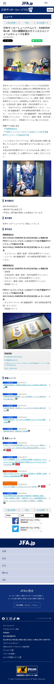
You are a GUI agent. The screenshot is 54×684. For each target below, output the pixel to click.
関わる (5, 572)
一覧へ (27, 22)
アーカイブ (7, 650)
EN (46, 3)
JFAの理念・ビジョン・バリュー (27, 605)
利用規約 (6, 632)
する (4, 565)
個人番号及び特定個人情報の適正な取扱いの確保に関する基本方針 (26, 639)
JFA (4, 579)
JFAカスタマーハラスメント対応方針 (16, 646)
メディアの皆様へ (9, 653)
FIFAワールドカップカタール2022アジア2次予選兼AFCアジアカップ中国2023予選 (25, 133)
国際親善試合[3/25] (11, 360)
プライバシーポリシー (11, 643)
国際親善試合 (11, 128)
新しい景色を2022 (11, 368)
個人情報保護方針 (9, 636)
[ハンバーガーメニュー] (4, 3)
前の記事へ (12, 22)
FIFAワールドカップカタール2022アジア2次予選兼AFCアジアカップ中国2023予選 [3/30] (27, 364)
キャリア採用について (11, 657)
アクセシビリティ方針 (11, 629)
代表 (4, 551)
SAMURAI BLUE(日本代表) (14, 357)
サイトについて (8, 625)
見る (4, 558)
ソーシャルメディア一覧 (43, 618)
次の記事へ (41, 22)
